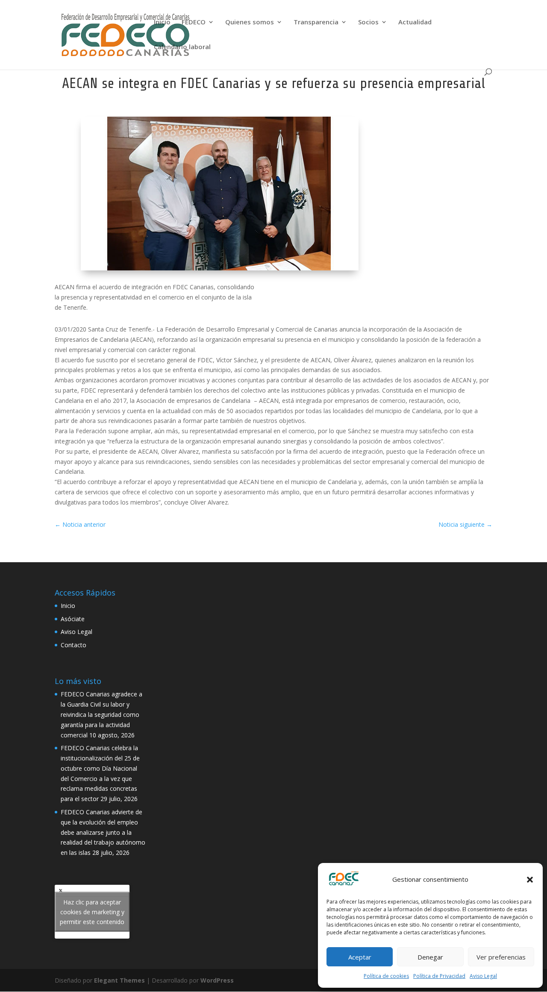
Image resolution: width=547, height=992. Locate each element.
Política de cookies (386, 976)
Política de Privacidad (439, 976)
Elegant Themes (119, 980)
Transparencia (316, 22)
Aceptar (359, 957)
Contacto (73, 645)
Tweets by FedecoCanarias (92, 912)
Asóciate (73, 619)
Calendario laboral (182, 47)
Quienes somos (249, 22)
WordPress (217, 980)
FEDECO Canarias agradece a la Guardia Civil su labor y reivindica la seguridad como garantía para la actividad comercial (101, 714)
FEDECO (194, 22)
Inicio (162, 22)
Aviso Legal (483, 976)
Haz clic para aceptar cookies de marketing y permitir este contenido (92, 912)
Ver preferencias (501, 957)
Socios (368, 22)
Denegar (430, 957)
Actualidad (415, 22)
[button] (530, 879)
